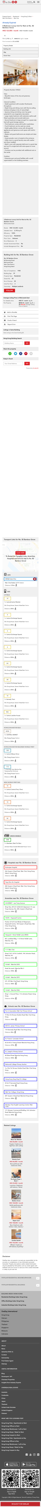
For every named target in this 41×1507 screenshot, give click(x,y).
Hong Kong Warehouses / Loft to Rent (13, 1429)
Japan (3, 1401)
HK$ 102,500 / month (16, 1243)
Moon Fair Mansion (16, 1139)
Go (27, 343)
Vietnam (4, 1318)
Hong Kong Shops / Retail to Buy (12, 1447)
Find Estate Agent (7, 1361)
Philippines (5, 1321)
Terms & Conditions (27, 1497)
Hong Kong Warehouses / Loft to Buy (13, 1444)
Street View (7, 55)
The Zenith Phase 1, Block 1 (16, 1180)
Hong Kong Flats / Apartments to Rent (14, 1423)
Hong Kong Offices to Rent (10, 1426)
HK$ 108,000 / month (16, 1223)
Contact (4, 1355)
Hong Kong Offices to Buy (10, 1441)
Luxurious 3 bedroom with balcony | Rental (16, 1186)
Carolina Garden (16, 1240)
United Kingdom (6, 1410)
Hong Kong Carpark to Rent (10, 1435)
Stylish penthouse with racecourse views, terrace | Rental (16, 1207)
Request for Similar (20, 1504)
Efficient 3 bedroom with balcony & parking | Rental (16, 1246)
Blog (3, 1373)
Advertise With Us (7, 1352)
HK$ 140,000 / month (16, 1203)
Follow (9, 290)
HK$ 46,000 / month (16, 1162)
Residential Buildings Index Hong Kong (14, 1297)
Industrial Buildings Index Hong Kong (13, 1305)
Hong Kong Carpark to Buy (10, 1450)
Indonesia (4, 1334)
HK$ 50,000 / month (16, 1142)
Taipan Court (16, 1220)
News (3, 1349)
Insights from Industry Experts (11, 1383)
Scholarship (5, 1358)
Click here (20, 553)
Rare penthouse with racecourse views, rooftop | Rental (16, 1165)
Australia (4, 1392)
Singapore (4, 1328)
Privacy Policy (35, 1497)
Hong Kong (5, 1315)
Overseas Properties (8, 1380)
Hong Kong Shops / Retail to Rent (12, 1432)
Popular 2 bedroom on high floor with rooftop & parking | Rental (16, 1145)
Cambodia (4, 1395)
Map (5, 52)
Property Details (8, 45)
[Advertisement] (20, 189)
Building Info (7, 49)
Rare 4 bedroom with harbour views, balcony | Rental (16, 1226)
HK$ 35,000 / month (16, 1183)
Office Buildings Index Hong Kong (12, 1301)
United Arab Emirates (8, 1407)
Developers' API (6, 1376)
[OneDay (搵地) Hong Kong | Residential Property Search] (9, 1)
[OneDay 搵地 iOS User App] (12, 1464)
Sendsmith (36, 368)
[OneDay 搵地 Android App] (29, 1464)
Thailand (4, 1324)
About (3, 1346)
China (3, 1398)
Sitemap (4, 1364)
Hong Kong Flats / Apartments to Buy (13, 1438)
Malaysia (4, 1331)
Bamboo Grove (16, 1201)
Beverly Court (16, 1159)
